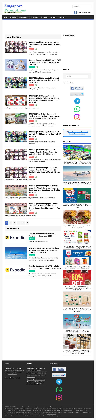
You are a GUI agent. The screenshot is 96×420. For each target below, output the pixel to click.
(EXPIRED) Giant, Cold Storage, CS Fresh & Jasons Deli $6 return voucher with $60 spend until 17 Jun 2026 (45, 116)
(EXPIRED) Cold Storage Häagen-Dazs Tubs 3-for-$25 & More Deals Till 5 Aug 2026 (44, 44)
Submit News (9, 378)
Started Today (23, 17)
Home (5, 17)
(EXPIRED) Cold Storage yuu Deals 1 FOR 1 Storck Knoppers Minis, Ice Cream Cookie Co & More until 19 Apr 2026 (44, 207)
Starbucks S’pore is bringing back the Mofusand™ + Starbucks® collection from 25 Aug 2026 (36, 382)
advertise (58, 407)
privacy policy (48, 407)
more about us (12, 374)
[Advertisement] (48, 26)
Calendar (62, 17)
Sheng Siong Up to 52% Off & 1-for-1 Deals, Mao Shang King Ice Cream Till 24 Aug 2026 (37, 375)
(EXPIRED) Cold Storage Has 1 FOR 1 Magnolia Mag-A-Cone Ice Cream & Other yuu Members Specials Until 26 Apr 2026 (44, 188)
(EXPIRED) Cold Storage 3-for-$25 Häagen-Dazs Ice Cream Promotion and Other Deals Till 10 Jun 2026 (43, 152)
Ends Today (34, 17)
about (53, 407)
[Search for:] (81, 6)
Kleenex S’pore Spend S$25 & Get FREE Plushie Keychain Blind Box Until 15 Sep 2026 (45, 62)
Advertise (17, 378)
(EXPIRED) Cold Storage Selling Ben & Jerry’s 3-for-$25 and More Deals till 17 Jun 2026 (45, 134)
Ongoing (13, 17)
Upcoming (44, 17)
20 (23, 222)
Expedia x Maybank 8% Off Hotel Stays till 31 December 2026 (42, 235)
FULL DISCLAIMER (51, 414)
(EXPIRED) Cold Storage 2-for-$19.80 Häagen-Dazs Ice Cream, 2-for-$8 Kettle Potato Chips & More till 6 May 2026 (44, 170)
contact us (70, 407)
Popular (53, 17)
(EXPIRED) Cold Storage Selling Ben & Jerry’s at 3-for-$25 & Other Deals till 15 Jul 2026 (44, 80)
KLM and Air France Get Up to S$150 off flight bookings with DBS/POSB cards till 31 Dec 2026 (44, 250)
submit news (64, 407)
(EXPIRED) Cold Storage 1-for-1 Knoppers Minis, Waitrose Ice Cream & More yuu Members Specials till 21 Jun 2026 (44, 99)
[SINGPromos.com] (48, 8)
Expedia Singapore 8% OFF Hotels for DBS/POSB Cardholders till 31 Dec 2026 (45, 267)
